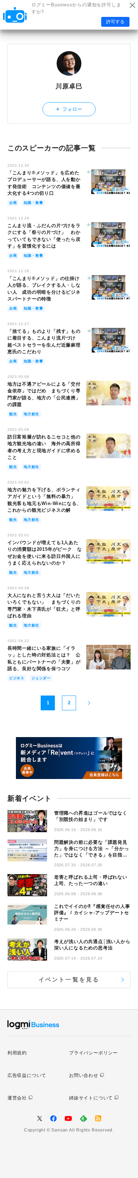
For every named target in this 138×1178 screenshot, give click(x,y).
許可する (115, 21)
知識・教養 (33, 203)
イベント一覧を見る (69, 980)
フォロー (69, 109)
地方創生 (31, 414)
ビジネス (16, 678)
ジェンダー (41, 678)
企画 (13, 203)
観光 (13, 414)
